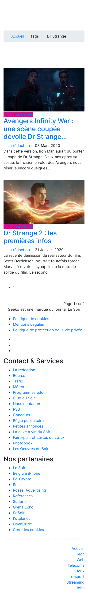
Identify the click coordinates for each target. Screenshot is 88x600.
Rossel (18, 484)
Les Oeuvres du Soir (31, 448)
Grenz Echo (23, 507)
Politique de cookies (31, 318)
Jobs (80, 587)
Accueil (17, 36)
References (23, 495)
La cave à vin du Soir (31, 431)
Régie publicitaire (28, 420)
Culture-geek (20, 114)
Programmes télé (28, 392)
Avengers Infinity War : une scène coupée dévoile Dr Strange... (38, 129)
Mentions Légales (28, 324)
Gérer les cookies (28, 529)
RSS (16, 409)
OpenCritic (22, 524)
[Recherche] (83, 19)
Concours (21, 415)
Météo (18, 386)
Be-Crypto (22, 479)
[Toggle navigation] (9, 5)
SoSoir (19, 512)
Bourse (19, 375)
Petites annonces (28, 426)
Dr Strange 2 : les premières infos (30, 237)
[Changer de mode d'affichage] (82, 13)
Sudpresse (22, 501)
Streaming (75, 582)
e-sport (77, 576)
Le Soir (19, 467)
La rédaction (24, 369)
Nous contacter (26, 403)
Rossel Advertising (29, 490)
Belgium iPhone (26, 473)
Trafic (18, 381)
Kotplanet (21, 518)
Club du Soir (24, 398)
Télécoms (76, 565)
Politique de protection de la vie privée (47, 330)
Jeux (80, 571)
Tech (80, 554)
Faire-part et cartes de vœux (39, 437)
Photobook (23, 443)
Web (80, 559)
